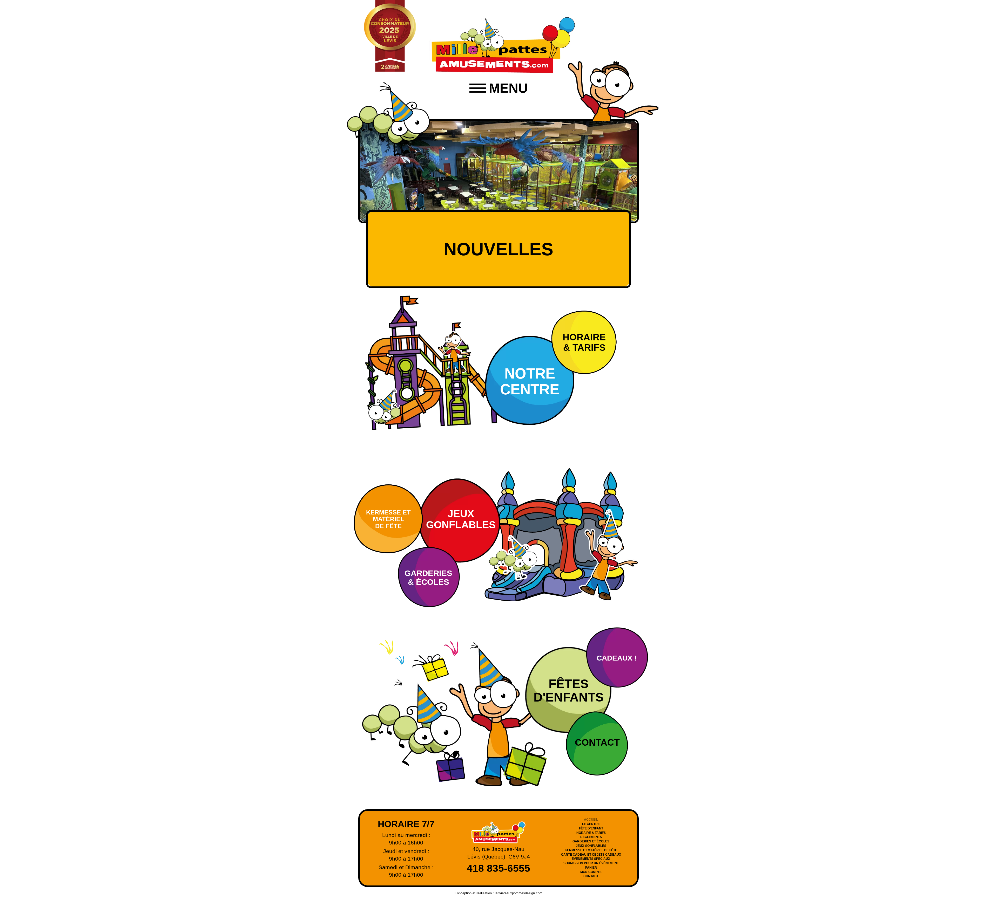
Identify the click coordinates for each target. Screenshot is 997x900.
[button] (498, 88)
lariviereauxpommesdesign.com (518, 893)
